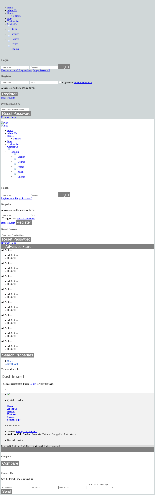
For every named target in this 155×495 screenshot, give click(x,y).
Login (64, 67)
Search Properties (17, 355)
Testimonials (13, 21)
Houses (10, 13)
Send (6, 491)
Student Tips (13, 419)
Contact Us (12, 24)
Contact (11, 417)
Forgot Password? (41, 70)
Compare (10, 463)
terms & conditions (83, 82)
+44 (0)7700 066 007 (26, 431)
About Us (12, 10)
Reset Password (16, 113)
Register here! (8, 198)
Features (17, 16)
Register (9, 94)
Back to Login (8, 97)
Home (10, 7)
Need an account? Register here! (16, 70)
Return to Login (8, 117)
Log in (33, 384)
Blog (9, 18)
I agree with (77, 82)
